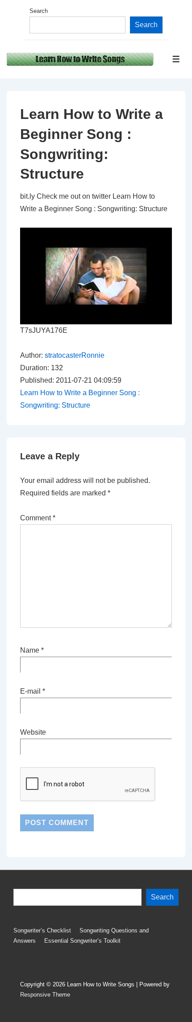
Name (29, 650)
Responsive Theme (45, 994)
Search (38, 11)
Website (33, 732)
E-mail (30, 691)
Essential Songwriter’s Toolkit (82, 940)
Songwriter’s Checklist (42, 930)
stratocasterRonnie (74, 355)
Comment (37, 518)
